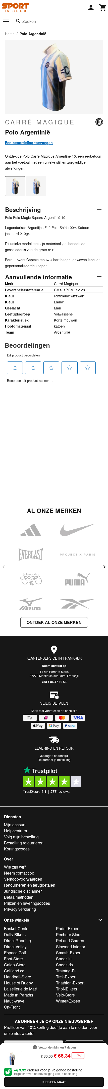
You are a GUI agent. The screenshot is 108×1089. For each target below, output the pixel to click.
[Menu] (6, 21)
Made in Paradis (18, 995)
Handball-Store (17, 977)
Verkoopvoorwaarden (23, 879)
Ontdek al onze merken (54, 622)
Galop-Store (15, 965)
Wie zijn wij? (15, 867)
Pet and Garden (70, 940)
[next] (104, 566)
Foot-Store (13, 959)
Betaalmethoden (18, 897)
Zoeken (29, 21)
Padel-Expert (67, 928)
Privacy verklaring (20, 909)
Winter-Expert (68, 1001)
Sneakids (64, 965)
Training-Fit (66, 971)
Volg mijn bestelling (21, 837)
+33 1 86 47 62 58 (54, 681)
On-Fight (12, 1007)
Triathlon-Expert (70, 983)
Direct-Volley (15, 946)
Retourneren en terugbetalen (29, 885)
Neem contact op (54, 666)
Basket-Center (17, 928)
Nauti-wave (14, 1001)
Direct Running (17, 940)
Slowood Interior (70, 946)
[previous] (3, 566)
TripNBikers (66, 989)
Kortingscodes (17, 849)
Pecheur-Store (69, 934)
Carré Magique (40, 122)
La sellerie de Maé (20, 989)
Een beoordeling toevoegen (29, 142)
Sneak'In (64, 959)
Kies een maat (54, 1082)
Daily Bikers (15, 934)
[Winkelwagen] (103, 8)
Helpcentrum (15, 831)
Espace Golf (15, 953)
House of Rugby (18, 983)
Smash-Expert (68, 953)
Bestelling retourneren (23, 843)
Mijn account (15, 825)
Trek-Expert (66, 977)
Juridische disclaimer (23, 891)
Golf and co (14, 971)
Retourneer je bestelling (54, 759)
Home (10, 33)
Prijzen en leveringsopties (27, 903)
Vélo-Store (65, 995)
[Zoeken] (18, 21)
